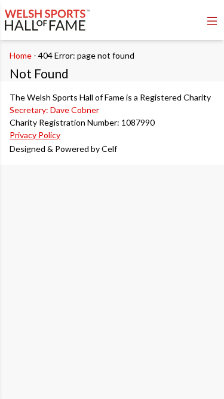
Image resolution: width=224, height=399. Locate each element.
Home (21, 55)
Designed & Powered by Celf (63, 149)
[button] (212, 21)
